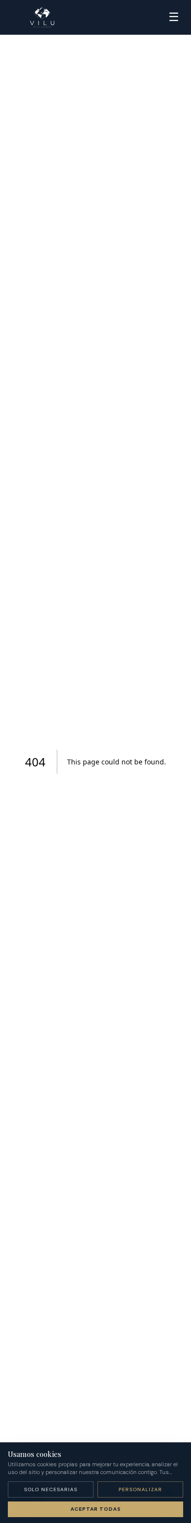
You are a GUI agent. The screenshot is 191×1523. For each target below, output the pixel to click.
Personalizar (140, 1489)
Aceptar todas (96, 1509)
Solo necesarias (50, 1489)
